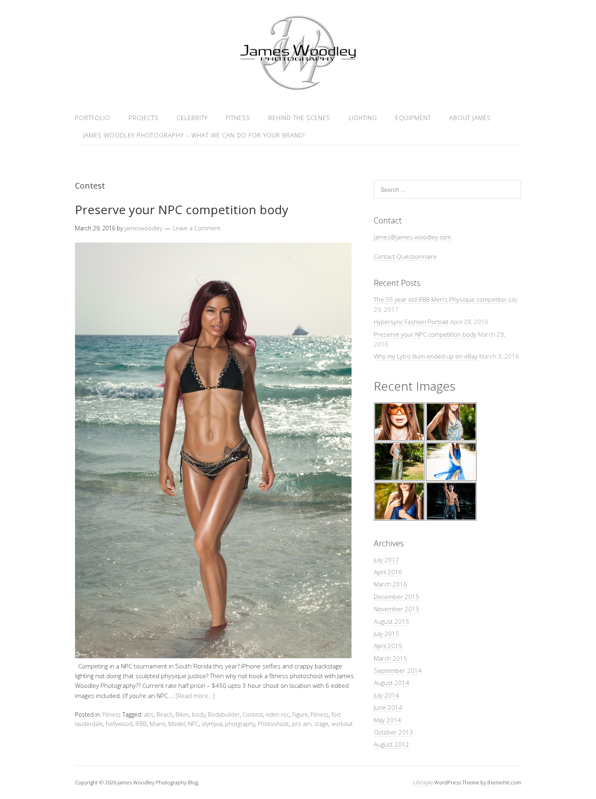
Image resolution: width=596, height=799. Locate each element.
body (198, 714)
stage (321, 724)
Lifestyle (423, 782)
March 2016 (390, 584)
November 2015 (396, 609)
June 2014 (388, 707)
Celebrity (192, 118)
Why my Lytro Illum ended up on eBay (426, 356)
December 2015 (396, 597)
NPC (193, 724)
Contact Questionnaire (405, 256)
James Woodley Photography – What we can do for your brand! (194, 135)
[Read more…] (195, 696)
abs (149, 714)
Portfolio (92, 118)
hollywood (119, 724)
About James (470, 118)
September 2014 (398, 670)
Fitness (238, 118)
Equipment (413, 118)
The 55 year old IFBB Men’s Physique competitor (440, 299)
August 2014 (391, 683)
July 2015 (386, 633)
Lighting (363, 118)
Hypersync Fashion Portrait (411, 322)
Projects (144, 118)
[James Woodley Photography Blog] (298, 88)
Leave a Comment (197, 228)
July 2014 (386, 695)
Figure (300, 714)
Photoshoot (273, 724)
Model (176, 724)
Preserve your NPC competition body (181, 209)
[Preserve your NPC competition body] (213, 656)
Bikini (182, 714)
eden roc (277, 714)
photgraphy (240, 724)
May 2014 (387, 720)
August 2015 (391, 621)
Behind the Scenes (299, 118)
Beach (165, 714)
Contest (252, 714)
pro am (301, 724)
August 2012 (391, 744)
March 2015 (390, 658)
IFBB (141, 724)
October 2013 (393, 732)
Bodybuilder (224, 714)
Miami (157, 724)
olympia (212, 724)
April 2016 (388, 572)
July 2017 (386, 560)
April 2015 (388, 646)
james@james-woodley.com (412, 237)
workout (342, 724)
